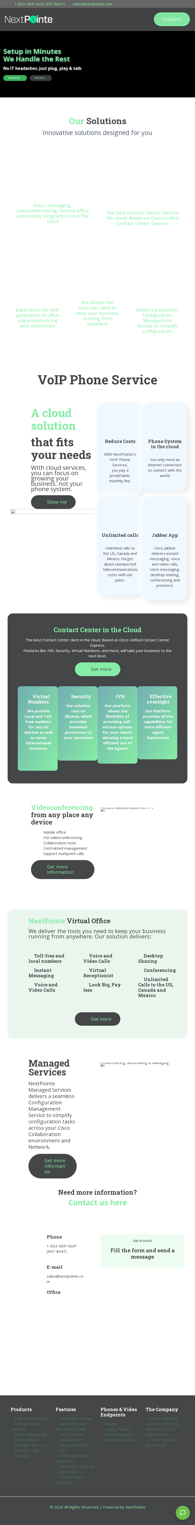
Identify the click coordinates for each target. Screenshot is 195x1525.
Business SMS (26, 1450)
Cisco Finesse (71, 1434)
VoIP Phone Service (31, 1418)
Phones (111, 1423)
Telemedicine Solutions (69, 1480)
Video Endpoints (118, 1434)
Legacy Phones (117, 1429)
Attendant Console (75, 1418)
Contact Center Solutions (26, 1426)
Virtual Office (25, 1439)
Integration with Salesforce (71, 1458)
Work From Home (120, 1439)
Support (172, 19)
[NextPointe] (28, 19)
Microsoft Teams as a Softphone (75, 1469)
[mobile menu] (139, 19)
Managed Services (30, 1445)
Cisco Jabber (70, 1439)
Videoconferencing (30, 1434)
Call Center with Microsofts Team (71, 1426)
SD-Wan (21, 1455)
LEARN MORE (50, 188)
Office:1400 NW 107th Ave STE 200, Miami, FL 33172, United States (162, 1426)
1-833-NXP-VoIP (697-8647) (39, 3)
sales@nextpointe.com (92, 3)
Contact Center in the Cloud (97, 629)
